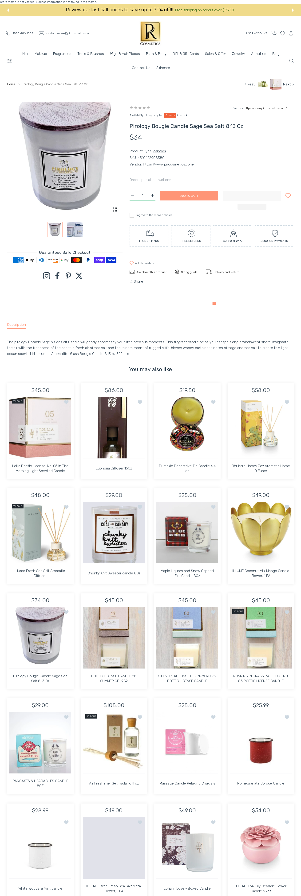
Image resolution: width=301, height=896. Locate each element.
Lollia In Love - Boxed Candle (187, 888)
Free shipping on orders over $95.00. (205, 10)
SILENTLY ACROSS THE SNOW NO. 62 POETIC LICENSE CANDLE (187, 678)
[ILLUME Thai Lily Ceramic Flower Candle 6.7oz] (261, 848)
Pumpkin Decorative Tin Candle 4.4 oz (187, 468)
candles (159, 151)
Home (11, 84)
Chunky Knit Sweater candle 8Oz (113, 573)
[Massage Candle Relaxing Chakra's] (187, 742)
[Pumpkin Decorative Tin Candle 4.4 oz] (187, 427)
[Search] (291, 61)
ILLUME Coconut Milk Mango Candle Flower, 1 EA (260, 573)
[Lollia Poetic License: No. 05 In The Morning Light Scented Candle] (40, 427)
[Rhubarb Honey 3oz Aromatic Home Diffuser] (261, 427)
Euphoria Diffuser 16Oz (114, 468)
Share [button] (138, 281)
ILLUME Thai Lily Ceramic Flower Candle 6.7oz (260, 888)
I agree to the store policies (154, 215)
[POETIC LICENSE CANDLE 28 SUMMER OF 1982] (114, 638)
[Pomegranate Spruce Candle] (261, 742)
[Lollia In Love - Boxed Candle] (187, 848)
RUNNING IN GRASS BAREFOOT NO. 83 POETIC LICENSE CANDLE (260, 678)
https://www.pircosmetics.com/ (266, 108)
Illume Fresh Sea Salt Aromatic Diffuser (40, 573)
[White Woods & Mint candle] (40, 848)
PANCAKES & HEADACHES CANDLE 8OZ (40, 783)
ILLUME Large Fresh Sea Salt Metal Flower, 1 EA (113, 888)
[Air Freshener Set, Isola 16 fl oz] (114, 742)
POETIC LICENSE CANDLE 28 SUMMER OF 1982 (113, 678)
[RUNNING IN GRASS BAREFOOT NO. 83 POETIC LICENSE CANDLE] (261, 638)
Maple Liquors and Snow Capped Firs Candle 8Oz (187, 573)
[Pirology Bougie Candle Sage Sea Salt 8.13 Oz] (40, 638)
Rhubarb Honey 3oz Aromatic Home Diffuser (261, 468)
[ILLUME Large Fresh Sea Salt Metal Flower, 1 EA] (114, 848)
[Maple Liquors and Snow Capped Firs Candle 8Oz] (187, 532)
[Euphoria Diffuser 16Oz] (114, 427)
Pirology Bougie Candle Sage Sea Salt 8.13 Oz (40, 678)
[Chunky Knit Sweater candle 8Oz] (114, 532)
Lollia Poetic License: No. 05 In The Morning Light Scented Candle (40, 468)
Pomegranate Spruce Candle (260, 783)
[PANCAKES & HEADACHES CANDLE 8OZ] (40, 742)
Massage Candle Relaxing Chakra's (187, 783)
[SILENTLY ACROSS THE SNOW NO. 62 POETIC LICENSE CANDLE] (187, 638)
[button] (8, 10)
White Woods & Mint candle (40, 888)
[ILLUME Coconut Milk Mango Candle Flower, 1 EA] (261, 532)
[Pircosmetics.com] (150, 33)
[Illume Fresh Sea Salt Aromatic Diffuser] (40, 532)
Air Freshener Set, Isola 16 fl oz (114, 783)
